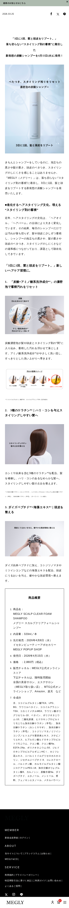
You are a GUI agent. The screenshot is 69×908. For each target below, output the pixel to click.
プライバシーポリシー (26, 875)
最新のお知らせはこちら (14, 3)
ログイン (24, 838)
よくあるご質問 (12, 886)
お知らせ (45, 853)
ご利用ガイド (39, 880)
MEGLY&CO (11, 859)
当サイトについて (13, 853)
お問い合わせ (54, 880)
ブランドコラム (32, 853)
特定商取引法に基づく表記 (18, 880)
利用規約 (9, 875)
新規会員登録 (11, 838)
